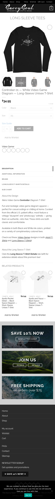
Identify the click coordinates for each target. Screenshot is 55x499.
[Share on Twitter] (13, 150)
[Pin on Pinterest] (23, 150)
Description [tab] (7, 169)
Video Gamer (8, 146)
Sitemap (6, 456)
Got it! (28, 495)
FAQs (26, 2)
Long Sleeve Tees (27, 18)
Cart (4, 438)
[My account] (46, 8)
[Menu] (39, 8)
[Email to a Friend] (18, 150)
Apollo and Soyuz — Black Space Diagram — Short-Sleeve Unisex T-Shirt (37, 303)
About (11, 2)
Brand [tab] (5, 179)
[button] (10, 315)
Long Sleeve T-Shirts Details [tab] (15, 184)
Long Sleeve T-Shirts (21, 240)
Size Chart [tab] (7, 190)
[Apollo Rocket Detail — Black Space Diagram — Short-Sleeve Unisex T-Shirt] (14, 282)
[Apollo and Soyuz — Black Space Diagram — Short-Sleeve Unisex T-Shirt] (41, 282)
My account (7, 428)
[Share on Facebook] (9, 150)
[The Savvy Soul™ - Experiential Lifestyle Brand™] (19, 8)
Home (5, 2)
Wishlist (33, 2)
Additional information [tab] (13, 174)
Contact (49, 2)
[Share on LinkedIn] (27, 150)
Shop (18, 2)
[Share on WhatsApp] (4, 150)
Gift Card (41, 2)
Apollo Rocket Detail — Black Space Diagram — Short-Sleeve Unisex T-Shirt (9, 303)
